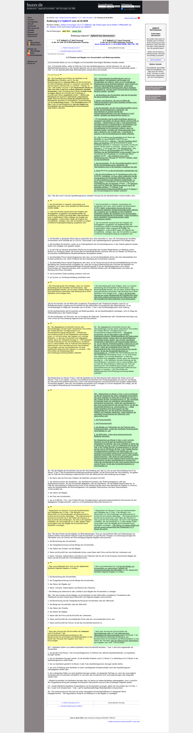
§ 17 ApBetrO (64, 21)
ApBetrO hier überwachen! (102, 36)
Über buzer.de (33, 28)
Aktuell (30, 24)
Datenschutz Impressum (33, 35)
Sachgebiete (33, 22)
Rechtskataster (36, 55)
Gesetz (109, 8)
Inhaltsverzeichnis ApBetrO (68, 17)
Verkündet (32, 26)
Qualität (31, 30)
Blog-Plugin (35, 43)
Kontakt (31, 32)
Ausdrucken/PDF (126, 721)
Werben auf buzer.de (32, 62)
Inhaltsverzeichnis (114, 721)
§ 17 (80, 17)
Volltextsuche (126, 4)
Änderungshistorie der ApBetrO (78, 27)
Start (30, 18)
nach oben (136, 721)
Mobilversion (35, 45)
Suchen (31, 20)
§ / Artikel (101, 8)
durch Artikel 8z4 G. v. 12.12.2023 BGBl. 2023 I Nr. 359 (116, 44)
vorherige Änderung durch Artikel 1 (70, 51)
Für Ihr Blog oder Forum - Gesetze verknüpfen (155, 88)
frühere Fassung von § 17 (70, 48)
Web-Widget (35, 51)
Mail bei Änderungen (131, 18)
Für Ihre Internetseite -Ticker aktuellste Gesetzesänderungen (153, 97)
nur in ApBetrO (129, 9)
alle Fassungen (88, 17)
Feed (32, 53)
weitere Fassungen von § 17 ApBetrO (76, 25)
